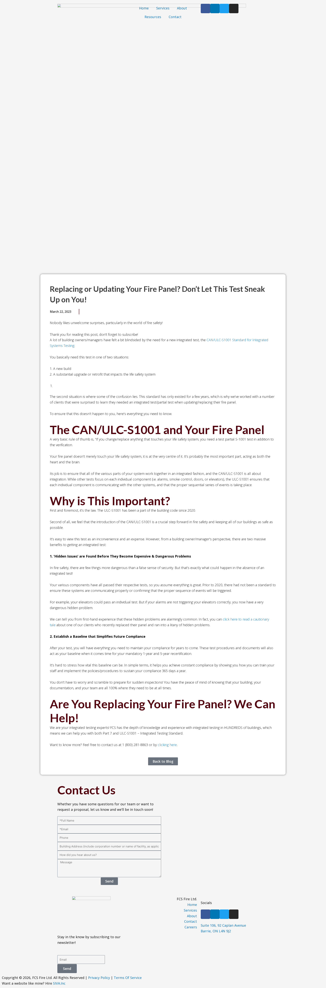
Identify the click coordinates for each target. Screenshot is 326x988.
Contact (175, 17)
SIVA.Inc (59, 983)
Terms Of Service (128, 977)
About (182, 8)
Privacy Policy (99, 977)
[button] (84, 311)
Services (162, 8)
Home (144, 8)
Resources (153, 17)
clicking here (167, 744)
